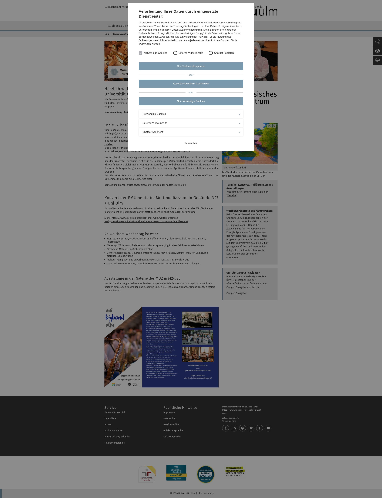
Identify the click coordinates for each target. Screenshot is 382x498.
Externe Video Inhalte (190, 52)
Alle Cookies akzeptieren (191, 66)
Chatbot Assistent (224, 52)
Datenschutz (191, 143)
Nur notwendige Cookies (191, 101)
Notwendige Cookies (155, 52)
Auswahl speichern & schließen (191, 83)
